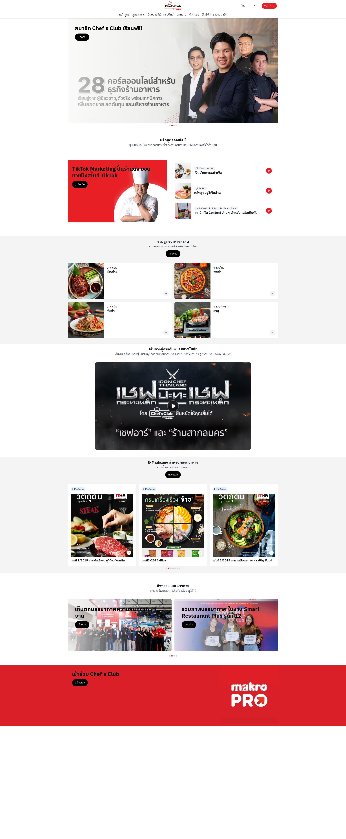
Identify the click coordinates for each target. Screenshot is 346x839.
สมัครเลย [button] (80, 683)
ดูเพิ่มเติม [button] (80, 184)
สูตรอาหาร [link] (138, 15)
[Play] (173, 406)
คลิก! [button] (82, 37)
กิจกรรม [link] (194, 15)
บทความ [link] (181, 15)
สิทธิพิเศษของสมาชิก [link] (214, 15)
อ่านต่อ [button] (82, 625)
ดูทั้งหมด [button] (173, 254)
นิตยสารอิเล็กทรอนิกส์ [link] (161, 15)
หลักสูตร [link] (124, 15)
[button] (269, 171)
